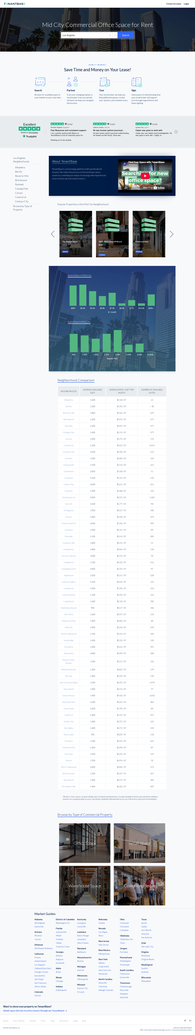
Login (186, 4)
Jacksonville (61, 932)
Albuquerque (104, 954)
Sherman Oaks (68, 702)
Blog (84, 1021)
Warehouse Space (85, 885)
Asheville (103, 983)
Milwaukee (146, 981)
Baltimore (81, 952)
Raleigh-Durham (106, 990)
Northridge (69, 640)
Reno (101, 935)
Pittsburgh (124, 965)
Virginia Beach (147, 959)
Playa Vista (69, 653)
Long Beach (68, 601)
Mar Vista (68, 614)
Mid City (69, 627)
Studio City (69, 721)
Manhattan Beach (69, 607)
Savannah (60, 963)
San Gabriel (69, 689)
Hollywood (69, 562)
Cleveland (124, 926)
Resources (64, 1021)
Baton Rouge (83, 935)
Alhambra (20, 167)
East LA (68, 504)
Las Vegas (103, 932)
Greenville (124, 977)
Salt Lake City (147, 946)
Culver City (69, 484)
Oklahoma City (126, 939)
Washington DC (63, 923)
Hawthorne (68, 549)
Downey (69, 491)
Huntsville (39, 926)
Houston (145, 934)
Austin (144, 923)
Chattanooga (126, 986)
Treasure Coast (63, 946)
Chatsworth (68, 465)
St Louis (80, 992)
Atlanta (59, 955)
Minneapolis (82, 979)
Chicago (59, 981)
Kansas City (82, 988)
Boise (58, 972)
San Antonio (146, 937)
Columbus (124, 930)
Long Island (104, 966)
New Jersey (104, 944)
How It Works (19, 1021)
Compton (68, 478)
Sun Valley (68, 728)
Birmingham (39, 923)
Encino (69, 517)
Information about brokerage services (157, 1030)
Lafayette (81, 939)
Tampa (59, 943)
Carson (19, 192)
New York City (105, 970)
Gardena (69, 530)
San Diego (39, 979)
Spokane (145, 972)
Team (52, 1021)
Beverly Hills (22, 175)
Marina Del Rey (69, 620)
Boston (80, 961)
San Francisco (40, 983)
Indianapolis (61, 990)
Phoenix (38, 935)
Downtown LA (68, 497)
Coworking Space (139, 885)
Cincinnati (124, 923)
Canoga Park (21, 188)
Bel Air (18, 171)
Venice (69, 760)
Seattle (144, 968)
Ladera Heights (69, 581)
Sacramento (39, 975)
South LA (69, 715)
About (5, 1021)
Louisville (81, 926)
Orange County (41, 972)
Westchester (69, 773)
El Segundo (69, 510)
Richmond (145, 955)
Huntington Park (68, 568)
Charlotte (103, 986)
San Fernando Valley (69, 682)
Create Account (173, 4)
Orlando (59, 939)
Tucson (37, 939)
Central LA (20, 197)
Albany (102, 963)
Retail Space (139, 843)
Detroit (80, 970)
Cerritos (68, 458)
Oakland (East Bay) (42, 968)
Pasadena (68, 646)
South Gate (69, 708)
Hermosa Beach (68, 556)
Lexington (81, 923)
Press (43, 1021)
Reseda (68, 676)
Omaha (102, 923)
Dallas (144, 926)
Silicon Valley (40, 986)
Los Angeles (39, 965)
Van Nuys (68, 754)
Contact (32, 1021)
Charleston (125, 974)
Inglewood (68, 575)
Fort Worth (146, 930)
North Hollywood (69, 633)
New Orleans (83, 943)
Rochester (103, 974)
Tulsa (122, 943)
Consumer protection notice (182, 1030)
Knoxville (124, 990)
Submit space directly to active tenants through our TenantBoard (34, 1010)
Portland (124, 952)
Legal (75, 1021)
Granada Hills (69, 543)
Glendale (69, 536)
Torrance (69, 741)
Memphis (124, 994)
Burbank (19, 184)
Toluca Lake (68, 734)
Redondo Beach (68, 669)
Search (125, 35)
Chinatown (68, 471)
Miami (58, 935)
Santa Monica (68, 695)
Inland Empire (40, 961)
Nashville (124, 997)
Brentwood (21, 180)
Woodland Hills (68, 786)
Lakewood (68, 588)
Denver (37, 995)
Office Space (84, 843)
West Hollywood (68, 767)
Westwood (69, 780)
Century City (22, 201)
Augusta (59, 959)
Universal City (68, 747)
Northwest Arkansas (43, 948)
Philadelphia (125, 961)
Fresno (37, 957)
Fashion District (69, 523)
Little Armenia (68, 594)
